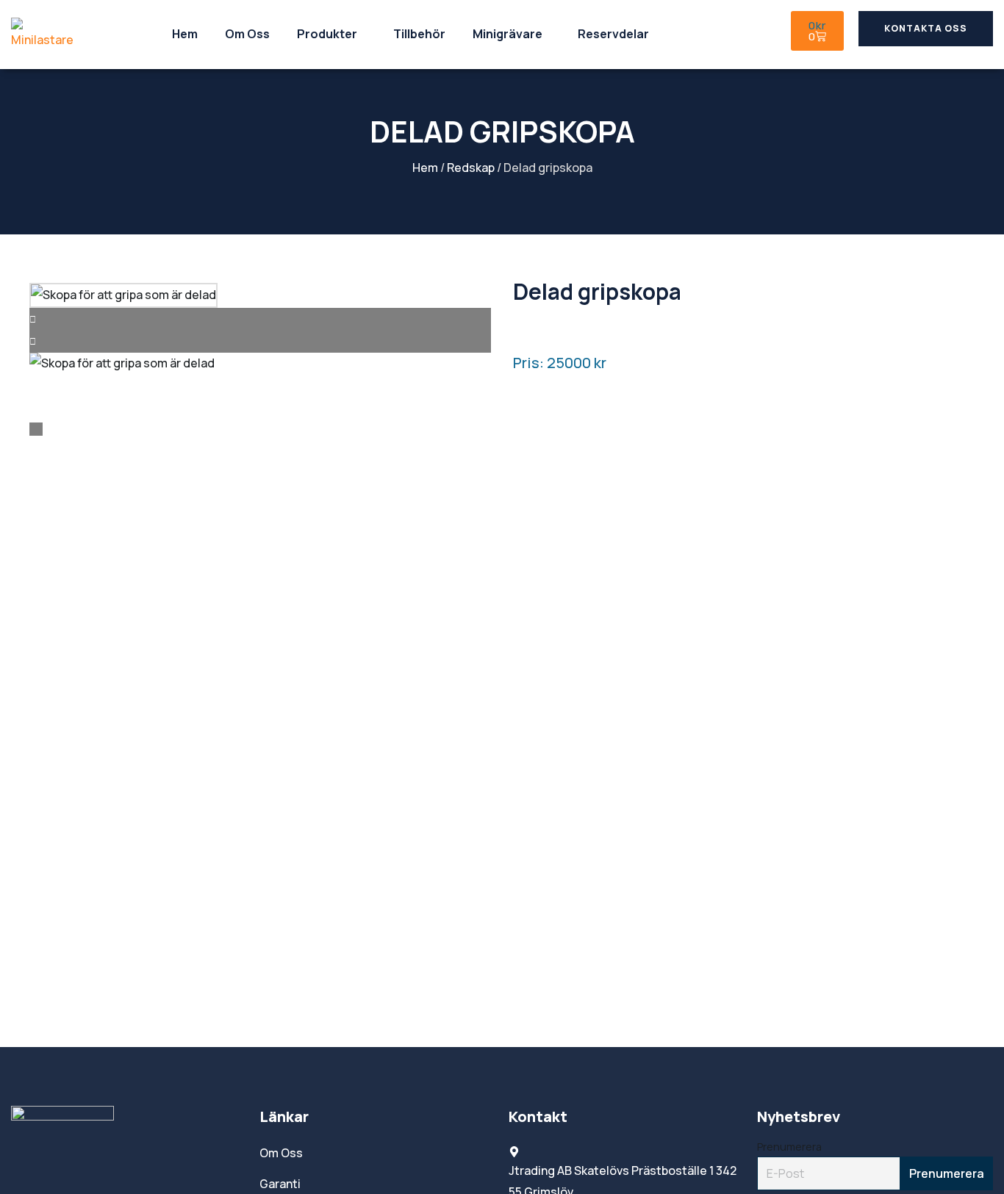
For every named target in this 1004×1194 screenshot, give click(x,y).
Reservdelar (613, 34)
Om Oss (247, 34)
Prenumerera (789, 1147)
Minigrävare (507, 34)
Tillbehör (419, 34)
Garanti (280, 1184)
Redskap (471, 167)
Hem (185, 34)
